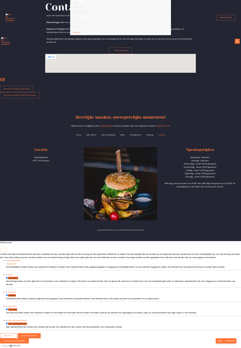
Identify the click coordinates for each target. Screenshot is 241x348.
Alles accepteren (29, 336)
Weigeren (8, 336)
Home (75, 2)
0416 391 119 (163, 126)
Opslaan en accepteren (14, 341)
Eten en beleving (80, 12)
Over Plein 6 (78, 7)
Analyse (12, 292)
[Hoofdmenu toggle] (237, 41)
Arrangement (79, 22)
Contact (77, 33)
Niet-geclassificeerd (17, 320)
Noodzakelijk (14, 260)
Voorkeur (12, 306)
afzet (10, 275)
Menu (75, 17)
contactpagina (106, 126)
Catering (77, 28)
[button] (226, 17)
